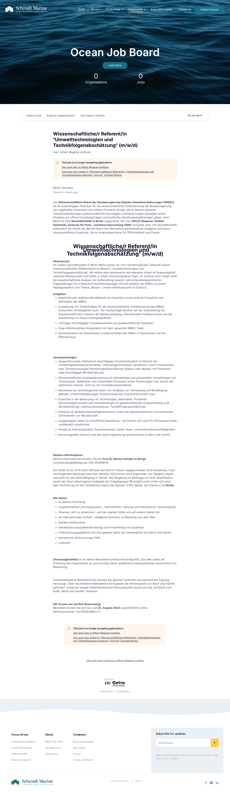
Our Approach (53, 747)
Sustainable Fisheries (23, 741)
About (94, 9)
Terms (138, 781)
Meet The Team (54, 741)
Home (81, 9)
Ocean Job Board (83, 759)
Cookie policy (123, 691)
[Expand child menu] (100, 9)
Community (135, 9)
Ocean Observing (21, 747)
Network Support (21, 759)
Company (79, 734)
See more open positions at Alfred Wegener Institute (115, 660)
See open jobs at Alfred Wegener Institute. (85, 167)
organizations (61, 115)
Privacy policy (107, 691)
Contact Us (184, 9)
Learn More (115, 65)
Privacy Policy (121, 781)
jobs (33, 115)
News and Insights (161, 9)
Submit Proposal (210, 9)
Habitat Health (19, 753)
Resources (79, 747)
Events (77, 753)
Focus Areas (113, 9)
